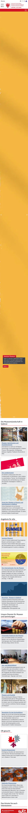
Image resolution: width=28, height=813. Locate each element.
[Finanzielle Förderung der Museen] (14, 627)
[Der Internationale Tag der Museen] (14, 559)
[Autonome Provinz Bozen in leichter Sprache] (26, 1)
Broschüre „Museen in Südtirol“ (11, 597)
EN (24, 1)
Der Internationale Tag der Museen (13, 568)
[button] (1, 215)
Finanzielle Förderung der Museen (12, 635)
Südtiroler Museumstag (9, 783)
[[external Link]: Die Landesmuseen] (14, 464)
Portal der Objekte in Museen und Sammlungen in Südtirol (12, 503)
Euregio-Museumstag (8, 750)
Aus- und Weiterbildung (9, 665)
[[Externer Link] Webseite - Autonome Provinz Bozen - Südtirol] (15, 5)
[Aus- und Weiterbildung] (14, 656)
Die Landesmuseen (8, 472)
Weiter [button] (5, 366)
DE (20, 1)
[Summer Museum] (14, 529)
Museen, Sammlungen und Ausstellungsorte (10, 443)
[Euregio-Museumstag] (14, 741)
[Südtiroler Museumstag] (14, 774)
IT (22, 1)
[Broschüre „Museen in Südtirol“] (14, 589)
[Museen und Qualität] (14, 686)
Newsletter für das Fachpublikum (12, 712)
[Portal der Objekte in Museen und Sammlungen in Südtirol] (14, 493)
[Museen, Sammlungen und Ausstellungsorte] (14, 434)
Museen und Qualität (8, 695)
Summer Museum (7, 538)
